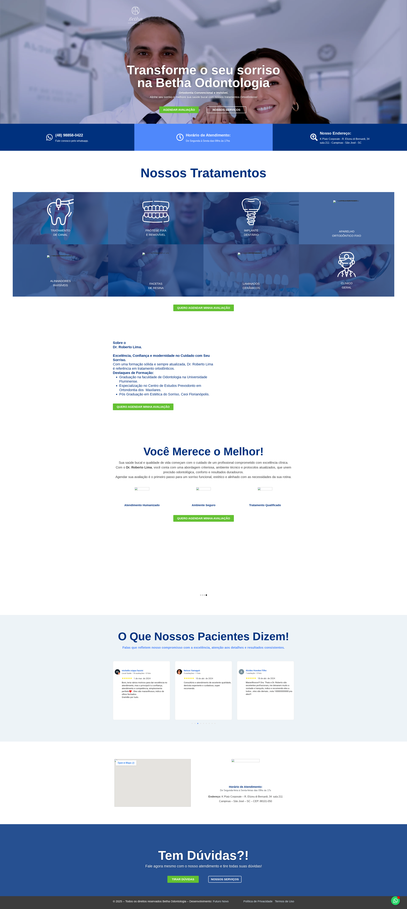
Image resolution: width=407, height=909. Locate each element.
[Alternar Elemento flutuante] (395, 900)
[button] (200, 595)
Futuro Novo (221, 901)
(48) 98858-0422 (69, 135)
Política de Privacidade (257, 901)
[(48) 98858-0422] (49, 137)
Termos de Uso (284, 901)
